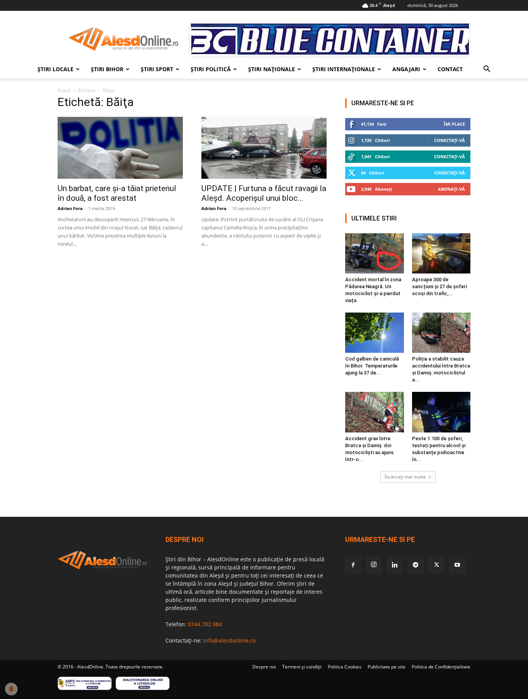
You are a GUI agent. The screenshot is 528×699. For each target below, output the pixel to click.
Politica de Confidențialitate (441, 666)
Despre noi (264, 666)
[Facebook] (353, 565)
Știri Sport (157, 69)
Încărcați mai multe (405, 476)
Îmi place (454, 124)
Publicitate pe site (386, 666)
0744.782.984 (205, 624)
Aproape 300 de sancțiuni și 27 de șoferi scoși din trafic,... (439, 286)
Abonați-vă (451, 189)
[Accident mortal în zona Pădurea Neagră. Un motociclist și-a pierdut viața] (374, 253)
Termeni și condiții (302, 666)
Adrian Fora (70, 208)
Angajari (406, 69)
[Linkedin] (394, 565)
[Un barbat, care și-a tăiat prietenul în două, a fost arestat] (120, 148)
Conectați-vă (449, 140)
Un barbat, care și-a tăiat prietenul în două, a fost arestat (117, 193)
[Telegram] (415, 565)
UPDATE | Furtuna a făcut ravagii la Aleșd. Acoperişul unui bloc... (263, 193)
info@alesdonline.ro (229, 640)
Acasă (64, 90)
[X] (436, 565)
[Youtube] (457, 565)
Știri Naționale (271, 69)
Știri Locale (55, 69)
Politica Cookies (344, 666)
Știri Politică (211, 69)
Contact (450, 69)
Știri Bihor (107, 69)
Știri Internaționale (343, 69)
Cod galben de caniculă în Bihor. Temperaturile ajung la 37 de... (372, 366)
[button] (486, 69)
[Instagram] (374, 565)
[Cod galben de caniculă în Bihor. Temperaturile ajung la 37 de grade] (374, 333)
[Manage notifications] (11, 689)
